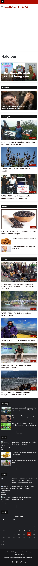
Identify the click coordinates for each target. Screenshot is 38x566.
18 (9, 534)
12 (14, 530)
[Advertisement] (19, 30)
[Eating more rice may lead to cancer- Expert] (6, 463)
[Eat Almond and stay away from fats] (6, 241)
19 (14, 534)
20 (19, 534)
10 (4, 530)
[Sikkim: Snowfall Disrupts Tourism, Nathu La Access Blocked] (6, 490)
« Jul (2, 544)
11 (8, 530)
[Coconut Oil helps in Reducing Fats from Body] (6, 249)
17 (4, 534)
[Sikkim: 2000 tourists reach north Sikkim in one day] (6, 500)
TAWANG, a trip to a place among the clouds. (18, 340)
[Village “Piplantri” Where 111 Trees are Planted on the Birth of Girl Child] (6, 426)
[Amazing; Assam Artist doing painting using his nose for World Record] (6, 410)
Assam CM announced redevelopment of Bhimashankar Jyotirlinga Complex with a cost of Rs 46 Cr (18, 286)
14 (24, 530)
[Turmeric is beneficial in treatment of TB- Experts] (6, 455)
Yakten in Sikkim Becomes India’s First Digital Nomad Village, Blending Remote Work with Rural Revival (24, 481)
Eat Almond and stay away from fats (24, 239)
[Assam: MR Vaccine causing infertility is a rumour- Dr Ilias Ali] (6, 445)
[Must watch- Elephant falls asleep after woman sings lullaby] (6, 418)
